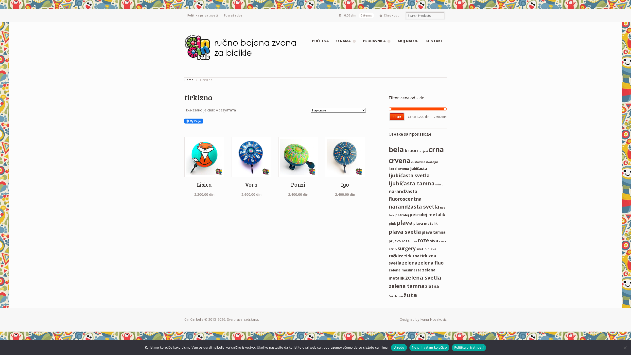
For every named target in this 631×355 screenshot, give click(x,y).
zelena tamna (406, 286)
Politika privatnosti (202, 15)
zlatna (432, 286)
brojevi (423, 151)
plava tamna (433, 232)
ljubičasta (418, 168)
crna (436, 149)
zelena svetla (423, 277)
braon (411, 150)
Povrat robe (233, 15)
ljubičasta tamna (412, 183)
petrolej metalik (427, 214)
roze (423, 240)
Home (188, 80)
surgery (407, 248)
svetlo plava (426, 249)
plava (405, 222)
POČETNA (320, 40)
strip (393, 249)
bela (396, 149)
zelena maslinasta (405, 270)
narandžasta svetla (414, 206)
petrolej (402, 215)
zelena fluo (431, 263)
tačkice (396, 256)
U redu (398, 347)
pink (392, 223)
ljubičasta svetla (409, 175)
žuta (410, 295)
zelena (409, 263)
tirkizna (411, 255)
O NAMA (343, 40)
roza (413, 241)
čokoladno (396, 296)
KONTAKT (434, 40)
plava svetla (405, 231)
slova (442, 241)
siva (434, 241)
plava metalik (425, 223)
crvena (399, 160)
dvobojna (432, 162)
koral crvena (399, 168)
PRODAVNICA (374, 40)
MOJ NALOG (408, 40)
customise (418, 162)
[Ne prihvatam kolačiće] (624, 347)
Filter (397, 117)
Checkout (391, 15)
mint (439, 184)
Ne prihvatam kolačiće (429, 347)
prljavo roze (399, 241)
